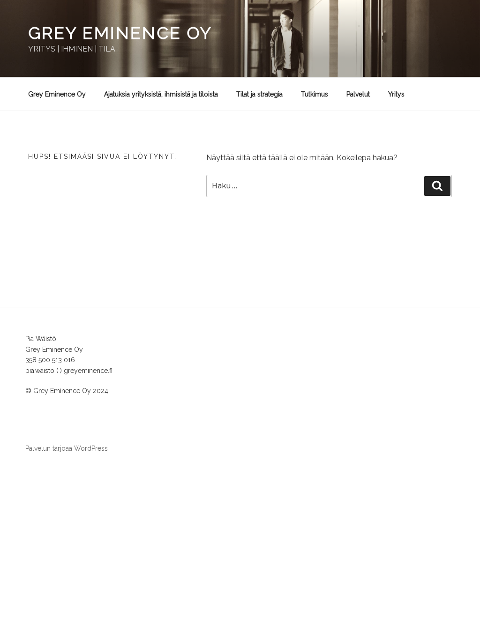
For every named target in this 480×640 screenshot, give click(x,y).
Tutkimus (314, 94)
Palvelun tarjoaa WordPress (66, 448)
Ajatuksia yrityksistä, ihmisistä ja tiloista (161, 94)
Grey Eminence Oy (120, 33)
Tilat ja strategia (259, 94)
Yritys (396, 94)
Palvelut (358, 94)
